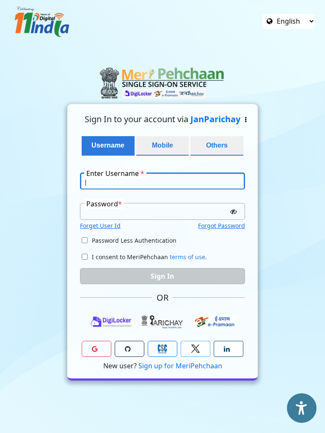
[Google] (96, 349)
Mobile (162, 145)
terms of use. (188, 257)
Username (107, 145)
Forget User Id (100, 226)
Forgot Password (221, 226)
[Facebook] (195, 349)
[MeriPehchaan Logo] (162, 83)
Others (217, 145)
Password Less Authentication (134, 240)
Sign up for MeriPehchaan (180, 365)
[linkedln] (228, 349)
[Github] (129, 349)
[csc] (162, 349)
